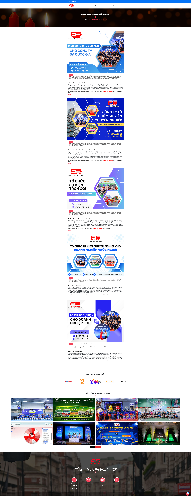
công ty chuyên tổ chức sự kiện (100, 76)
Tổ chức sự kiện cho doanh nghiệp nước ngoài (95, 78)
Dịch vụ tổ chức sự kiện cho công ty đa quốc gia (85, 77)
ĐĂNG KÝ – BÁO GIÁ (114, 5)
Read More (70, 94)
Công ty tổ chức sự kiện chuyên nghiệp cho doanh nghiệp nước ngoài (81, 149)
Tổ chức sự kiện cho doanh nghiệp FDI (82, 78)
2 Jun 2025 (70, 343)
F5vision (76, 343)
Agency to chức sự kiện (73, 76)
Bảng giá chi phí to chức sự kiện (82, 76)
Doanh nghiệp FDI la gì (101, 77)
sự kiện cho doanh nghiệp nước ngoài (111, 77)
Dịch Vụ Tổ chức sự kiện (75, 77)
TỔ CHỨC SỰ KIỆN (98, 5)
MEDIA (103, 5)
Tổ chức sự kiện (85, 343)
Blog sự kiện (80, 343)
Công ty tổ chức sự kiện (108, 76)
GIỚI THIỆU (92, 5)
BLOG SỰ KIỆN (107, 5)
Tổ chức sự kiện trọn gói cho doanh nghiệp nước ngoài (110, 78)
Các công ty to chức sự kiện (91, 76)
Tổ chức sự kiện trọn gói (91, 343)
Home (85, 19)
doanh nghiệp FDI (95, 77)
